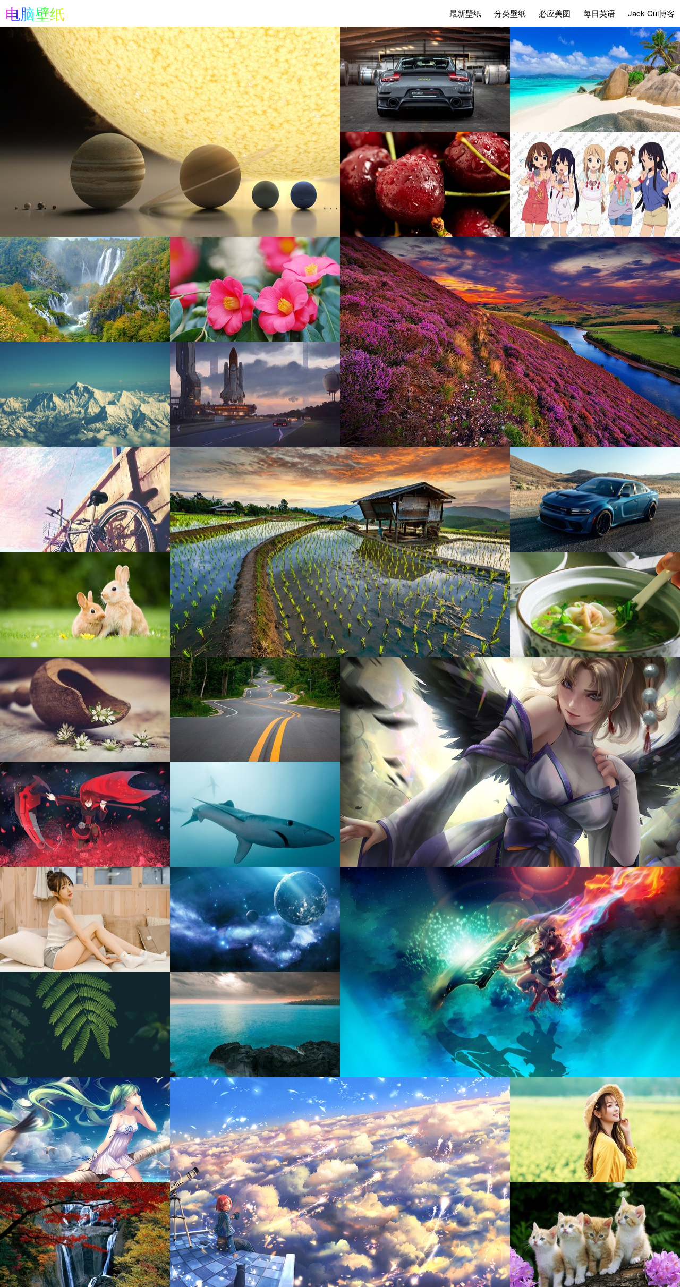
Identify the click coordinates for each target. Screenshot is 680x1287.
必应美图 (555, 13)
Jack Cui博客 (651, 13)
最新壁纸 (465, 13)
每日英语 (599, 13)
